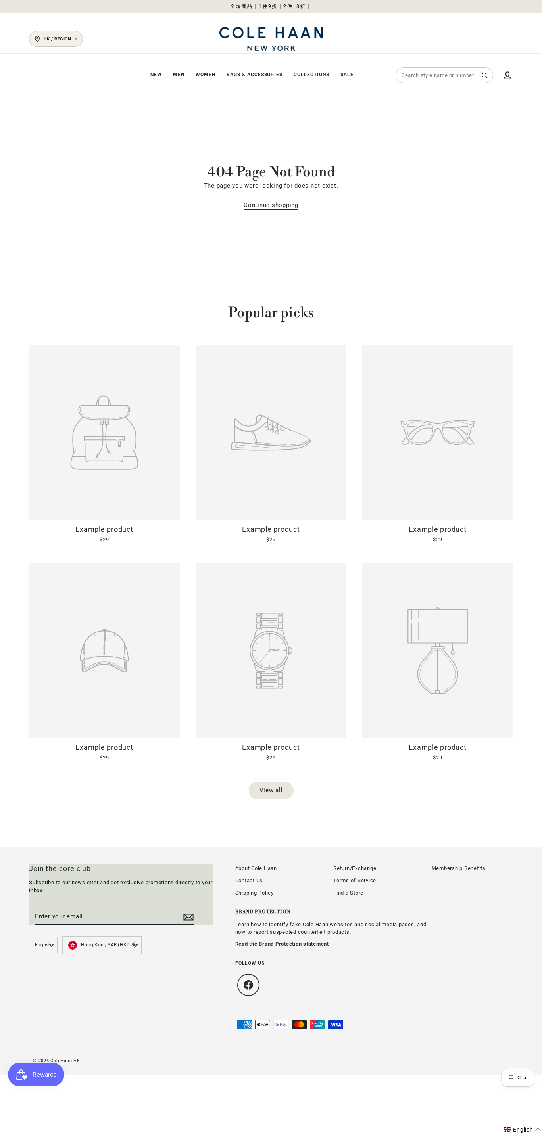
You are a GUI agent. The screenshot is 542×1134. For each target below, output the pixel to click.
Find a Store (348, 893)
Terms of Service (354, 880)
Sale (347, 74)
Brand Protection (262, 912)
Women (205, 74)
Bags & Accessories (255, 74)
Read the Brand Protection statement (282, 944)
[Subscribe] (187, 916)
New (156, 74)
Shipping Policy (254, 893)
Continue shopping (271, 205)
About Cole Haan (256, 868)
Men (179, 74)
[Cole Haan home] (271, 38)
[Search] (484, 75)
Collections (311, 74)
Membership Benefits (459, 868)
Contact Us (249, 880)
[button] (522, 1129)
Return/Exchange (354, 868)
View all (271, 790)
